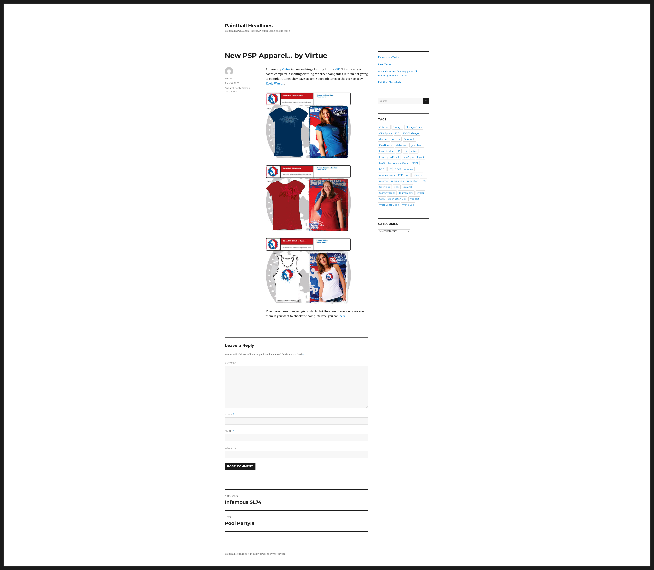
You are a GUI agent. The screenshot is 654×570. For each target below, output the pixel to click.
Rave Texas (384, 64)
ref (407, 175)
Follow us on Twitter (389, 57)
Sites (396, 187)
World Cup (408, 204)
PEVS (398, 169)
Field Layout (386, 145)
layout (420, 157)
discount (384, 139)
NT (390, 169)
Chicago (397, 127)
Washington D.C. (397, 198)
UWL (382, 198)
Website (230, 447)
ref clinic (417, 175)
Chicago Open (414, 127)
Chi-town (384, 127)
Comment (231, 362)
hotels (413, 151)
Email (230, 431)
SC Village (385, 187)
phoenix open (387, 175)
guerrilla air (417, 145)
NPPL (382, 169)
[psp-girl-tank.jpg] (317, 270)
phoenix (408, 169)
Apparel (229, 88)
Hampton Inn (386, 151)
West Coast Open (389, 204)
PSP (337, 69)
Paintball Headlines (249, 25)
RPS (423, 181)
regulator (412, 181)
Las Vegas (408, 157)
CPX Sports (385, 133)
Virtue (286, 69)
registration (397, 181)
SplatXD (407, 187)
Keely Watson (275, 83)
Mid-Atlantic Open (398, 163)
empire (396, 139)
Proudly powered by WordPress (267, 553)
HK (405, 151)
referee (383, 181)
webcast (414, 198)
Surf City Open (387, 192)
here (342, 316)
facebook (409, 139)
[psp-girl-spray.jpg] (317, 197)
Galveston (401, 145)
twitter (420, 192)
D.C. (397, 133)
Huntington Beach (389, 157)
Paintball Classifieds (389, 82)
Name (229, 414)
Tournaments (406, 192)
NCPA (415, 163)
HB (398, 151)
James (228, 78)
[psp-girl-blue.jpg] (317, 125)
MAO (382, 163)
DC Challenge (411, 133)
